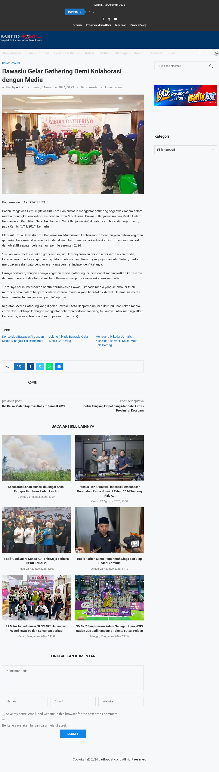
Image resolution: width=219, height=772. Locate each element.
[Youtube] (115, 19)
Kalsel (89, 53)
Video (172, 53)
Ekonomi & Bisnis (66, 53)
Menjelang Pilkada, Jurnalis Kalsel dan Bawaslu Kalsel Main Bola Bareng (116, 341)
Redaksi (77, 25)
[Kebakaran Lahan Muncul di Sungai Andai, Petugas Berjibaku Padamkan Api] (36, 458)
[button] (89, 12)
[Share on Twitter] (40, 366)
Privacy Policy (138, 25)
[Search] (209, 53)
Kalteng (105, 53)
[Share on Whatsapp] (49, 366)
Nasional (155, 53)
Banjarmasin (12, 53)
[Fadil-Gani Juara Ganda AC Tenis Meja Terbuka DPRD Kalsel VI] (36, 530)
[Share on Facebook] (30, 366)
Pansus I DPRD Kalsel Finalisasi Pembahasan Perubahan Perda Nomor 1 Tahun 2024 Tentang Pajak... (109, 491)
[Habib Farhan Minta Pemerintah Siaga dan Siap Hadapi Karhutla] (109, 530)
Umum (138, 53)
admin (20, 87)
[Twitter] (109, 19)
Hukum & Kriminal (37, 53)
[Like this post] (20, 366)
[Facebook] (103, 19)
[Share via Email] (59, 366)
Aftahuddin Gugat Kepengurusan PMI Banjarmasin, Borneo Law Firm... (105, 12)
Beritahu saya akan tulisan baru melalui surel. (34, 725)
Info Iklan (120, 25)
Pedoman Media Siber (98, 25)
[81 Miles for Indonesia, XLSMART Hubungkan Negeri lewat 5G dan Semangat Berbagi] (36, 597)
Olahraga (121, 53)
